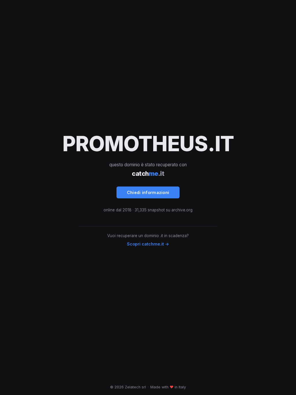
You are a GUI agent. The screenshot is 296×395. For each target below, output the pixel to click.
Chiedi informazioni (148, 192)
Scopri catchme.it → (148, 243)
